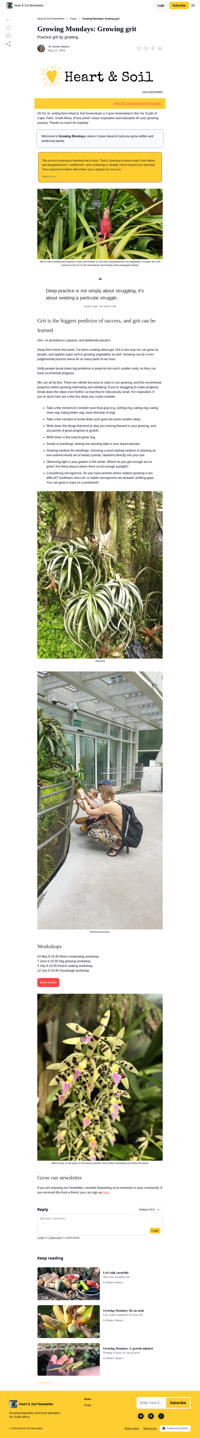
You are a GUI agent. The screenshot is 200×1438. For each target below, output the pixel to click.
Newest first (147, 1209)
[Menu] (193, 5)
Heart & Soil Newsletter (50, 18)
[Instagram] (161, 1416)
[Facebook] (151, 1416)
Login (160, 5)
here (106, 1192)
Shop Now (153, 103)
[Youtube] (141, 1416)
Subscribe (179, 5)
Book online (48, 982)
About (118, 103)
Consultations (134, 103)
